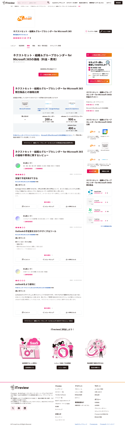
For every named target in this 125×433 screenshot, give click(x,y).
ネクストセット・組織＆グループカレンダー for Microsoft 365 (62, 6)
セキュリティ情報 (55, 46)
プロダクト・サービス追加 (62, 403)
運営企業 (97, 395)
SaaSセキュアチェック (81, 424)
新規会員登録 (78, 395)
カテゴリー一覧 (59, 392)
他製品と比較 (105, 171)
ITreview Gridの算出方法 (101, 414)
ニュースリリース (60, 420)
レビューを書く (107, 31)
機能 (33, 46)
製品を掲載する (95, 367)
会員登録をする (29, 367)
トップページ (58, 389)
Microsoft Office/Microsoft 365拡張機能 (25, 181)
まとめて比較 (92, 171)
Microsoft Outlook (25, 109)
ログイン (109, 3)
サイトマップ (58, 409)
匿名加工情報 (98, 417)
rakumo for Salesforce (72, 109)
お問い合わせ (98, 392)
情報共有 (17, 6)
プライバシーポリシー (101, 408)
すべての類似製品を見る (106, 226)
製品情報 (21, 46)
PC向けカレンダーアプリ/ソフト (38, 6)
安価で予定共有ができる (26, 178)
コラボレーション (25, 6)
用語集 (57, 406)
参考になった (72, 206)
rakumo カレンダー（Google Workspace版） (48, 109)
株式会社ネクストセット (20, 35)
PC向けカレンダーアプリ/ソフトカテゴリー (26, 135)
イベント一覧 (58, 398)
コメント (27, 206)
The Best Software (60, 395)
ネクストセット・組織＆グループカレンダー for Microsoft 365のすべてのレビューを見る (48, 321)
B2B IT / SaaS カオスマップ (62, 400)
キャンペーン (58, 417)
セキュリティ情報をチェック (98, 81)
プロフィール (78, 389)
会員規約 (97, 405)
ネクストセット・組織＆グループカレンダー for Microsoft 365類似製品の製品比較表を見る (48, 143)
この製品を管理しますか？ (50, 74)
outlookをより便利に (25, 284)
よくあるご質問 (99, 389)
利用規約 (97, 402)
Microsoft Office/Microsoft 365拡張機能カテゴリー (57, 135)
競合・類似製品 (42, 46)
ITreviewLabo (93, 424)
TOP (12, 6)
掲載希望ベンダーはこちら (82, 405)
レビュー (13, 46)
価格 (28, 46)
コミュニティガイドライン (102, 411)
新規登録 (118, 3)
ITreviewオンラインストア (107, 424)
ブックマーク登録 (92, 31)
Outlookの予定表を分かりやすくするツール (35, 231)
